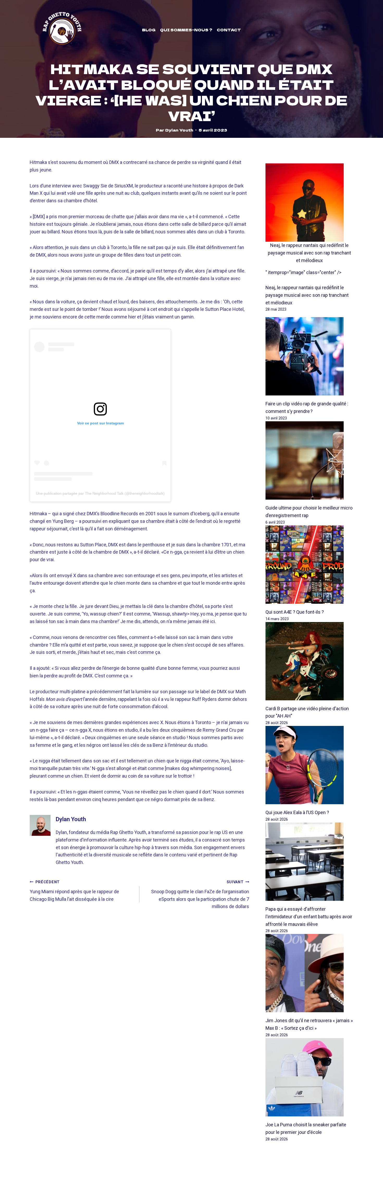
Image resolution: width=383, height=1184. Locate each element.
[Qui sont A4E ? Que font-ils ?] (309, 564)
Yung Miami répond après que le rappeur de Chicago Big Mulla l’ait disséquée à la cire (74, 891)
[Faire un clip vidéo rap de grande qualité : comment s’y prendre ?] (309, 356)
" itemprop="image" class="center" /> (303, 272)
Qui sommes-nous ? (186, 29)
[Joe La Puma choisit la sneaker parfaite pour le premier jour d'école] (309, 1077)
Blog (149, 29)
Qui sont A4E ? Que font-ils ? (294, 612)
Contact (229, 29)
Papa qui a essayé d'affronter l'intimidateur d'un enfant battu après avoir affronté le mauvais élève (308, 916)
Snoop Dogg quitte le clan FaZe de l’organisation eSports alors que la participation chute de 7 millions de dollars (200, 894)
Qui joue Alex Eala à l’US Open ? (297, 812)
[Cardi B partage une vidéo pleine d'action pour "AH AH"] (309, 661)
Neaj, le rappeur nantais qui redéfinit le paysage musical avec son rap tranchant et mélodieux (309, 252)
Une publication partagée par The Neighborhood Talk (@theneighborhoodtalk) (100, 493)
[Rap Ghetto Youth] (62, 29)
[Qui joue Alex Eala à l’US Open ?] (309, 765)
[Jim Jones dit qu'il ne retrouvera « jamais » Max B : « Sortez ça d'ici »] (309, 973)
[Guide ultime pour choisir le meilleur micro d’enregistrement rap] (309, 460)
